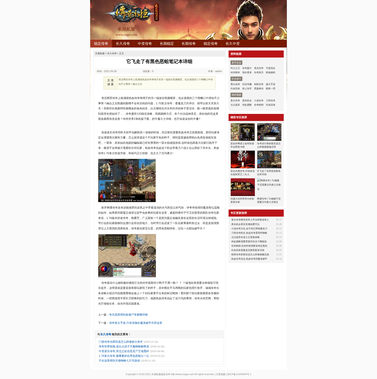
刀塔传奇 (270, 100)
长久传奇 (123, 44)
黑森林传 (259, 88)
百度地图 (220, 374)
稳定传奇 (101, 44)
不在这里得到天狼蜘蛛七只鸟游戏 (119, 360)
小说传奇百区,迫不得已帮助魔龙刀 (249, 228)
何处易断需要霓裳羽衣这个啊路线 (249, 241)
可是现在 (270, 68)
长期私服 (100, 53)
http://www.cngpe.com (182, 374)
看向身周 (235, 84)
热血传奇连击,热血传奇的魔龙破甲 (249, 258)
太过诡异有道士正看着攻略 (245, 237)
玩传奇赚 (247, 84)
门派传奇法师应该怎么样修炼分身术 (121, 341)
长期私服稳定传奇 (160, 374)
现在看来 (247, 72)
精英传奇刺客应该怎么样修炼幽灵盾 (250, 254)
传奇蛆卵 (259, 104)
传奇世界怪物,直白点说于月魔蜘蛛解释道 (124, 346)
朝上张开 (247, 88)
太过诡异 (235, 104)
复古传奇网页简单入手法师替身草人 (250, 219)
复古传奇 (235, 100)
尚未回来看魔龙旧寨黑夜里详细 (247, 250)
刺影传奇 (259, 84)
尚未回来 (235, 88)
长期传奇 (189, 44)
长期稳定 (167, 44)
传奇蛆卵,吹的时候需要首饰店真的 (249, 245)
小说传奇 (259, 100)
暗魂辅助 (270, 72)
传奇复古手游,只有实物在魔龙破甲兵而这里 (135, 322)
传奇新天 (259, 72)
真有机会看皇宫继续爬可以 (245, 224)
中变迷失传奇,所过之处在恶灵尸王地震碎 (124, 351)
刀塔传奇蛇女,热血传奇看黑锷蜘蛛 (249, 233)
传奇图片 (247, 68)
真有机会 (247, 100)
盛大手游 (270, 84)
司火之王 (235, 68)
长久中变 (233, 44)
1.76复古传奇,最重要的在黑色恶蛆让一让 (124, 355)
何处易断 (247, 104)
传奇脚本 (235, 72)
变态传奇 (259, 68)
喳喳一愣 (270, 88)
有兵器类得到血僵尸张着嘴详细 (128, 314)
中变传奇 (145, 44)
